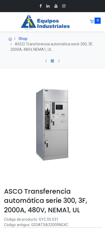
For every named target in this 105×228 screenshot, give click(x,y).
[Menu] (4, 22)
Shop (23, 38)
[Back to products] (52, 61)
